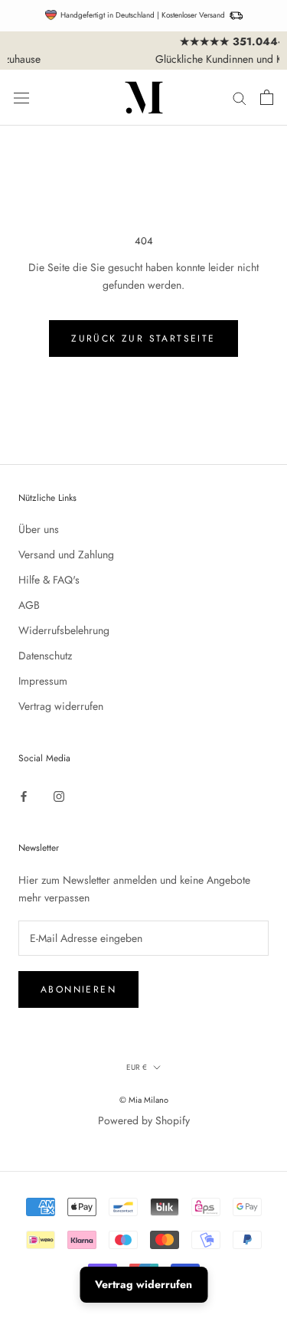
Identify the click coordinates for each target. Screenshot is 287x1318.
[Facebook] (23, 795)
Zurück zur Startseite (143, 338)
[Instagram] (59, 795)
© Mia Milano (143, 1100)
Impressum (42, 680)
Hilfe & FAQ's (49, 579)
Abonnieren (78, 989)
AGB (29, 605)
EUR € (136, 1067)
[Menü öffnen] (21, 98)
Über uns (38, 529)
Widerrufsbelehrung (63, 630)
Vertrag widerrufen (60, 706)
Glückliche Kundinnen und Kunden (156, 59)
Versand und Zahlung (66, 554)
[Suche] (239, 97)
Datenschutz (45, 655)
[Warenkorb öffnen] (266, 97)
